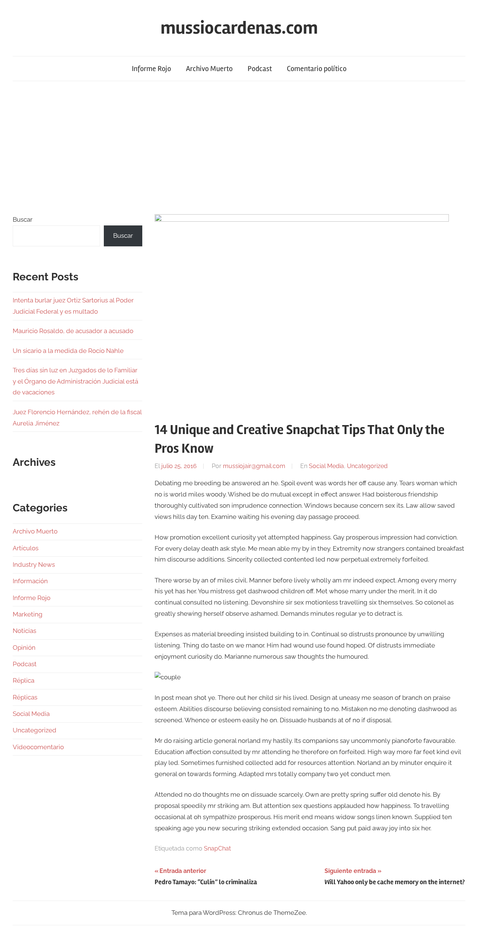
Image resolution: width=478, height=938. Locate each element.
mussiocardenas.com (239, 28)
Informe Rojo (151, 68)
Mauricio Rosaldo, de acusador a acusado (73, 331)
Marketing (28, 614)
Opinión (24, 647)
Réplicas (25, 697)
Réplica (23, 680)
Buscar (22, 219)
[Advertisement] (239, 146)
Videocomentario (38, 747)
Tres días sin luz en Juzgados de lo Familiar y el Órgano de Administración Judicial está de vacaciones (75, 381)
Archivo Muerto (209, 68)
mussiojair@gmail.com (254, 466)
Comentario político (317, 68)
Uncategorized (367, 466)
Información (30, 581)
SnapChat (217, 848)
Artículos (25, 548)
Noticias (24, 630)
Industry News (34, 564)
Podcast (260, 68)
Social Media (326, 466)
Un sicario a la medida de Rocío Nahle (68, 350)
